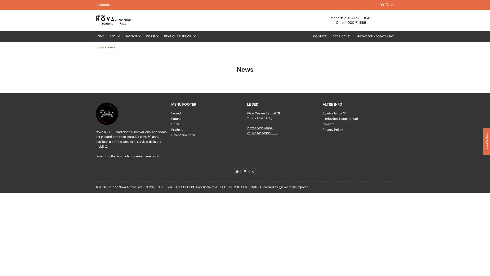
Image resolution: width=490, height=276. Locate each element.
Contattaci (103, 5)
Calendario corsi (183, 135)
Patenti (131, 36)
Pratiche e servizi (178, 36)
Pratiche (177, 130)
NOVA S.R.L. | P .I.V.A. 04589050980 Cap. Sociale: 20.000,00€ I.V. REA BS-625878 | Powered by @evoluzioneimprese (227, 187)
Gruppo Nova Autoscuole (124, 187)
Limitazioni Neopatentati (375, 36)
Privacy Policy (333, 130)
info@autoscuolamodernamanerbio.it (132, 156)
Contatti (320, 36)
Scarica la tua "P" (335, 113)
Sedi (113, 36)
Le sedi (176, 113)
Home (100, 36)
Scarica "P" (341, 36)
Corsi (150, 36)
